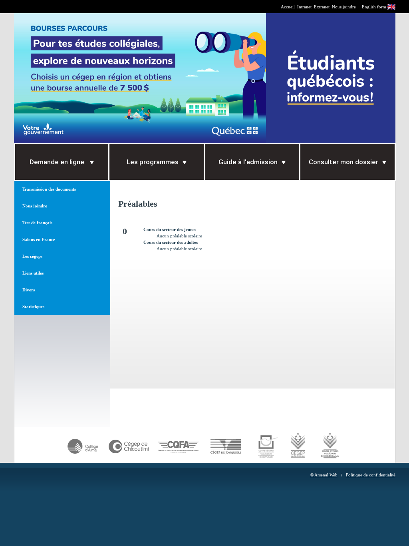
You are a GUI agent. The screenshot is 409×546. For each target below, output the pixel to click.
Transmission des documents (49, 189)
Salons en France (38, 239)
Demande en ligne (58, 162)
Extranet (322, 6)
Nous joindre (344, 6)
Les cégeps (32, 256)
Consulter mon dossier (343, 162)
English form (374, 6)
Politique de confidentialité (370, 474)
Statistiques (33, 306)
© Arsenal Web (324, 474)
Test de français (37, 222)
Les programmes (153, 162)
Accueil (288, 6)
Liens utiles (33, 273)
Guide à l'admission (248, 162)
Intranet (304, 6)
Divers (28, 289)
